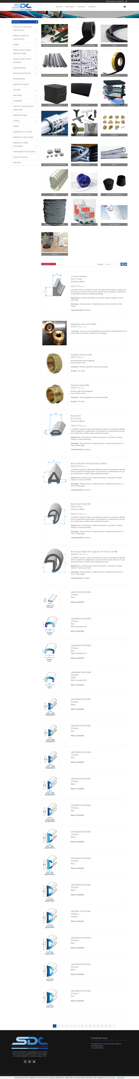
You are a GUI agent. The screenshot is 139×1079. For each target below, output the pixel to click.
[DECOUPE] (54, 242)
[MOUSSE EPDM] (84, 93)
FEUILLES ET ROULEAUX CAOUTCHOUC (22, 28)
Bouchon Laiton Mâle (80, 385)
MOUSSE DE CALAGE (21, 84)
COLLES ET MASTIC (20, 157)
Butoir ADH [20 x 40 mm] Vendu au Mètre (89, 463)
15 (110, 1026)
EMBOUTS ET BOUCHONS (23, 137)
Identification (110, 1)
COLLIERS (17, 90)
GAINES (16, 126)
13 (102, 1026)
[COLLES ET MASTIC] (114, 212)
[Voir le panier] (124, 7)
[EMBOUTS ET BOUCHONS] (114, 182)
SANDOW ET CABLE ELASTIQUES (20, 144)
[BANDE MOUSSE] (114, 63)
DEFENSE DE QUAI (20, 115)
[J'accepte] (120, 1077)
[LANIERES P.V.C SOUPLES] (84, 182)
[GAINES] (54, 182)
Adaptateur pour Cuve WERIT (83, 324)
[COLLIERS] (54, 123)
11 (94, 1026)
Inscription (120, 1)
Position (108, 264)
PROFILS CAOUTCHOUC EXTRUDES (22, 60)
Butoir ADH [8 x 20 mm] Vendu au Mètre (78, 418)
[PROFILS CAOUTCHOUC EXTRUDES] (84, 63)
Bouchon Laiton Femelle (81, 354)
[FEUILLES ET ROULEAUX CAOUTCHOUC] (54, 33)
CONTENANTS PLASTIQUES (24, 152)
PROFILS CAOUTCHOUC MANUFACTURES (22, 52)
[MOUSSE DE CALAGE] (114, 93)
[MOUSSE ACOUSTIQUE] (54, 93)
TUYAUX (16, 121)
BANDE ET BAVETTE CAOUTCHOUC (21, 37)
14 (106, 1026)
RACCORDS (17, 95)
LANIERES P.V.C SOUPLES (22, 132)
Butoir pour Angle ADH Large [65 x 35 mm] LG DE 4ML (94, 551)
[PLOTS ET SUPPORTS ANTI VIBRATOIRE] (54, 152)
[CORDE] (114, 33)
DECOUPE (17, 163)
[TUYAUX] (114, 152)
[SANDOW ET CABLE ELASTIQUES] (54, 212)
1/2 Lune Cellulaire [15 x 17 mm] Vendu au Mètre (79, 279)
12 (98, 1026)
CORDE (16, 44)
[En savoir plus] (110, 1077)
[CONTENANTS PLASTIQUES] (84, 212)
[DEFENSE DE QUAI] (84, 152)
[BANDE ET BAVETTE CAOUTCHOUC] (84, 33)
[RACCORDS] (84, 123)
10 (90, 1026)
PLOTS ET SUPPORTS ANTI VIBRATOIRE (23, 108)
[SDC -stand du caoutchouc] (21, 5)
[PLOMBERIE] (114, 123)
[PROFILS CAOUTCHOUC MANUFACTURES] (54, 63)
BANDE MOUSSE (19, 68)
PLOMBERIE (17, 101)
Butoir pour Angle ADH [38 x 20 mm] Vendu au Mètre (81, 506)
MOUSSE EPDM (19, 79)
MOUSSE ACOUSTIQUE (22, 73)
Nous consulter (77, 602)
